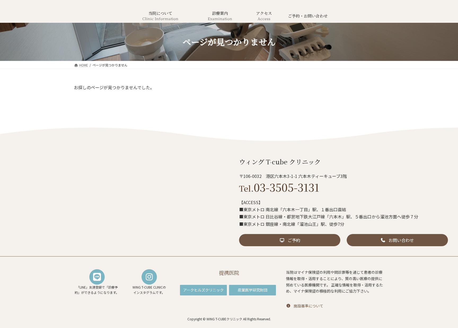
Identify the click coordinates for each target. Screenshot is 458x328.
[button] (289, 240)
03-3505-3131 (279, 187)
